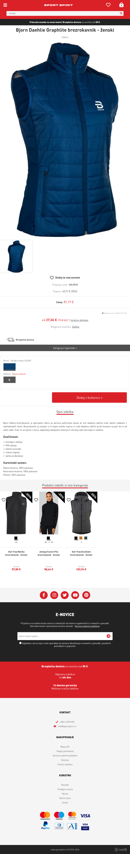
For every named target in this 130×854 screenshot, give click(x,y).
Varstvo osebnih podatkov (87, 626)
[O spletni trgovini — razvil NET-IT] (121, 850)
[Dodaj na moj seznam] (4, 500)
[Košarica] (120, 4)
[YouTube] (75, 595)
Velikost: (14, 373)
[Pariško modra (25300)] (9, 366)
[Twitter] (65, 595)
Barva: (17, 360)
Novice (65, 793)
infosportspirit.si (67, 726)
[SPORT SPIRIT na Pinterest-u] (86, 595)
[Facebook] (44, 595)
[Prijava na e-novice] (109, 636)
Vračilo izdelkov (65, 764)
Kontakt (65, 784)
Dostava (65, 759)
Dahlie (75, 326)
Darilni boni (65, 798)
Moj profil (65, 746)
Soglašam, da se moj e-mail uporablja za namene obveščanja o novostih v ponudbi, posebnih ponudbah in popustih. (66, 644)
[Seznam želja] (108, 5)
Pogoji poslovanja (65, 751)
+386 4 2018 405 (67, 721)
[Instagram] (54, 595)
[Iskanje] (121, 13)
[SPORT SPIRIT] (58, 5)
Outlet (65, 802)
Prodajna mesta (65, 789)
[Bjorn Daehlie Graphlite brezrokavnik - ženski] (65, 139)
